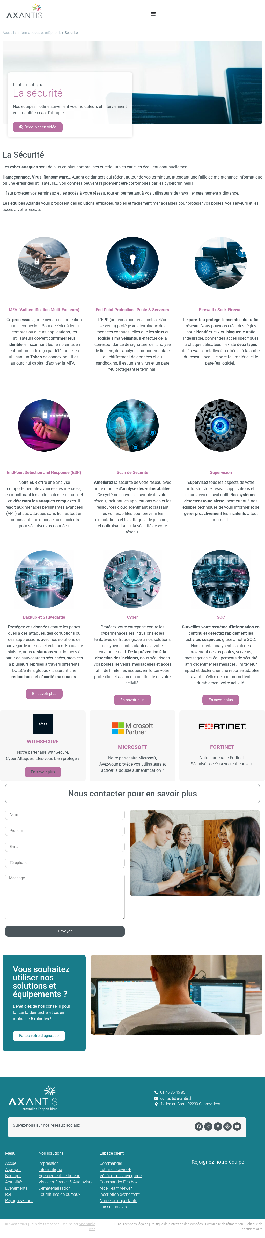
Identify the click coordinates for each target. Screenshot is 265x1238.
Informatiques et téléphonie (39, 33)
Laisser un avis (113, 1206)
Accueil (8, 33)
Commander (111, 1163)
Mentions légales (135, 1224)
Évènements (16, 1188)
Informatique (50, 1169)
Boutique (13, 1175)
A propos (13, 1169)
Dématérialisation (55, 1188)
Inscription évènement (120, 1194)
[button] (43, 772)
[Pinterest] (227, 1126)
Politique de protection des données (177, 1224)
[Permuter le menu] (153, 13)
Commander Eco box (119, 1182)
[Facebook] (199, 1126)
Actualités (14, 1182)
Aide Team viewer (116, 1188)
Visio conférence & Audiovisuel (66, 1182)
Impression (49, 1163)
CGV (117, 1224)
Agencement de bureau (59, 1175)
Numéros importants (118, 1200)
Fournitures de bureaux (59, 1194)
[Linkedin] (237, 1126)
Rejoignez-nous (19, 1200)
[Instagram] (208, 1126)
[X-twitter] (218, 1126)
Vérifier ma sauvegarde (121, 1175)
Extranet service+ (115, 1169)
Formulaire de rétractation (224, 1224)
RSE (8, 1194)
